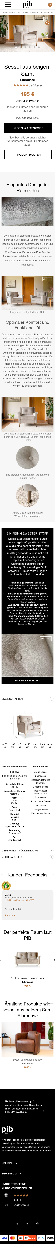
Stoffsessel (40, 805)
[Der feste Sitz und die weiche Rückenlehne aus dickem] (27, 495)
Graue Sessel (40, 771)
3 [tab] (25, 47)
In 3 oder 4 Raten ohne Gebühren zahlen (27, 108)
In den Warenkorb (28, 128)
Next (53, 34)
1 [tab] (16, 47)
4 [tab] (30, 47)
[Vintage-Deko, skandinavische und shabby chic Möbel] (28, 4)
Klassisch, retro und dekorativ (40, 781)
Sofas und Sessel (11, 12)
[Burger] (8, 5)
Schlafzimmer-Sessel (40, 801)
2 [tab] (20, 47)
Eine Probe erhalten (27, 680)
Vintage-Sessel (40, 809)
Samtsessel (40, 797)
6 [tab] (39, 47)
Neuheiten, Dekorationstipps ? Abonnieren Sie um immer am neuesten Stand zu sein (24, 1105)
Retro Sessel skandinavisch (40, 792)
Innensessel (40, 775)
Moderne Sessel (40, 786)
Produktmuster (28, 155)
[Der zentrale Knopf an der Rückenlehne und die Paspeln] (27, 457)
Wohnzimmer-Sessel (40, 813)
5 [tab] (34, 47)
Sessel (26, 12)
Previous (2, 34)
